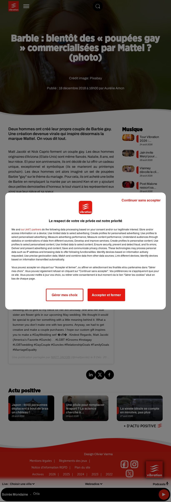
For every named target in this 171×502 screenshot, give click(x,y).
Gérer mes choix (65, 294)
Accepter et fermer (106, 294)
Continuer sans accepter (141, 200)
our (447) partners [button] (31, 229)
